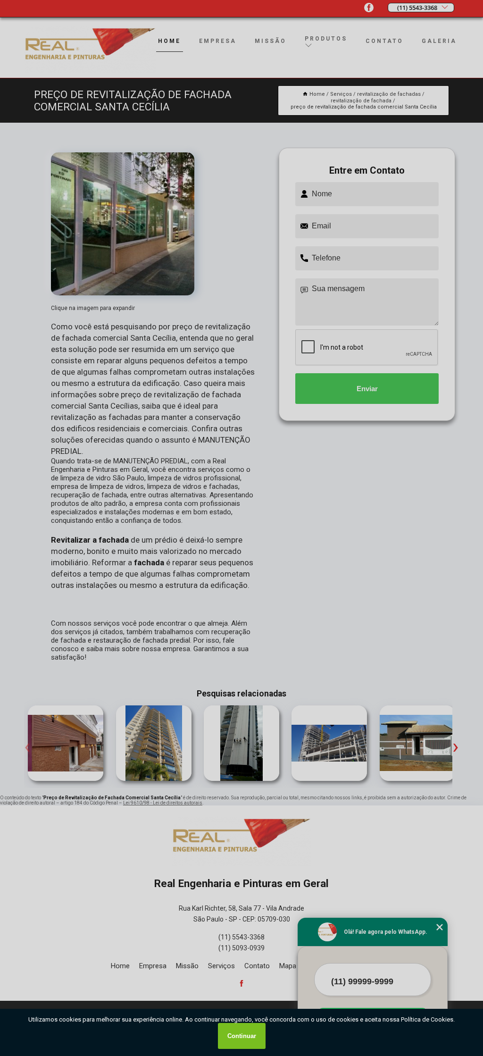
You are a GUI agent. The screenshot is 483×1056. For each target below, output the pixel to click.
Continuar (241, 1035)
